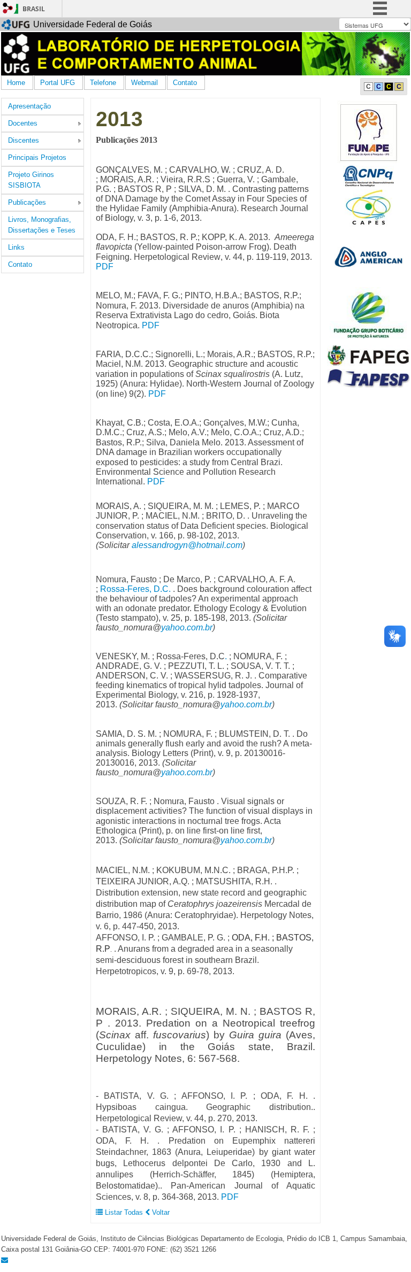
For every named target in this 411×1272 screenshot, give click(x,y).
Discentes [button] (23, 140)
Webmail (144, 83)
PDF (104, 266)
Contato (185, 83)
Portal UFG (57, 83)
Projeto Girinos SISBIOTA (31, 180)
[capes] (368, 207)
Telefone (103, 83)
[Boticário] (369, 315)
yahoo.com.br (186, 627)
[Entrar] (8, 8)
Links (16, 247)
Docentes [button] (22, 123)
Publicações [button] (27, 202)
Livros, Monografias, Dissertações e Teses (41, 224)
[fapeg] (368, 355)
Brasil (33, 8)
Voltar (160, 1212)
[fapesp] (368, 378)
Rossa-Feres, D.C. (135, 588)
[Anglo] (368, 256)
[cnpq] (368, 176)
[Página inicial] (205, 53)
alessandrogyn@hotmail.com (187, 545)
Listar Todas (124, 1212)
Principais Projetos (37, 157)
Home (16, 83)
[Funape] (368, 131)
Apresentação (29, 106)
